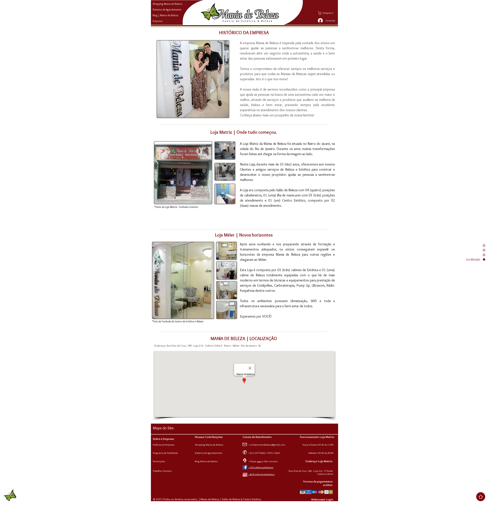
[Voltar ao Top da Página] (480, 496)
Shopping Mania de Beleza (167, 4)
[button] (327, 13)
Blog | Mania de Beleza (165, 15)
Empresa (158, 21)
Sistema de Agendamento (167, 9)
